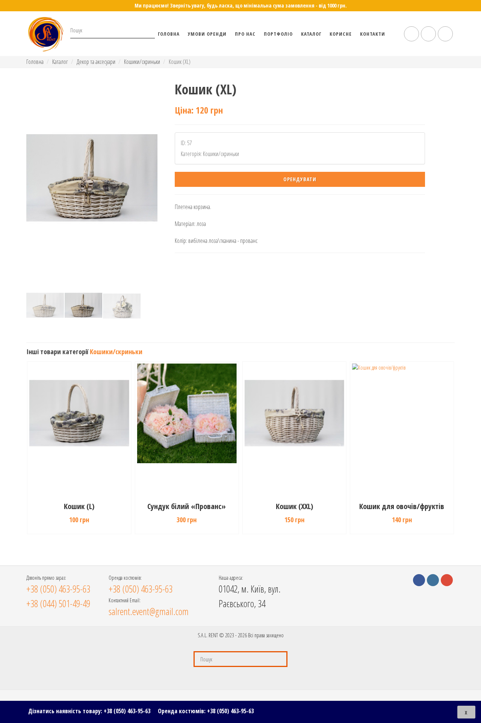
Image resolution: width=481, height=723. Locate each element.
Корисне (341, 33)
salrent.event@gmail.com (149, 611)
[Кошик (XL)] (91, 177)
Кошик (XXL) (294, 506)
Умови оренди (207, 33)
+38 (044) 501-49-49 (58, 603)
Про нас (245, 33)
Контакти (372, 33)
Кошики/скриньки (142, 62)
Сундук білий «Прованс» (186, 506)
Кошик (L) (79, 506)
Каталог (311, 33)
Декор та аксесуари (96, 62)
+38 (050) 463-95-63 (127, 711)
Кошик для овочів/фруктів (401, 506)
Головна (169, 33)
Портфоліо (278, 33)
